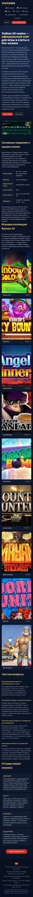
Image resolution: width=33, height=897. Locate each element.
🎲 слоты (7, 11)
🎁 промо (25, 11)
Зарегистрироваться (16, 851)
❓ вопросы (16, 18)
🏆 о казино (16, 11)
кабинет (6, 22)
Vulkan (8, 3)
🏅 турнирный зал (10, 14)
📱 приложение (23, 14)
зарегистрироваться (19, 22)
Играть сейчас (7, 114)
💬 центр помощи (22, 8)
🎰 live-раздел (10, 8)
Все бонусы (19, 114)
